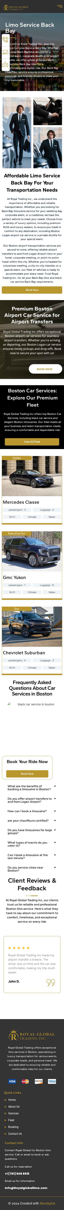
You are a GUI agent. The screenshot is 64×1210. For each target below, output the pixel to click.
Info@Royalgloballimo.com (26, 1188)
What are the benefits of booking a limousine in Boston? (29, 787)
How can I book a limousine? (27, 811)
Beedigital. (48, 1203)
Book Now (44, 369)
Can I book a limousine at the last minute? (28, 856)
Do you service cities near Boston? (25, 869)
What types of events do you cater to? (27, 844)
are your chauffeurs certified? (28, 820)
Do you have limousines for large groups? (30, 831)
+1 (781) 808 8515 (17, 1174)
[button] (32, 787)
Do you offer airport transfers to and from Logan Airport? (30, 800)
